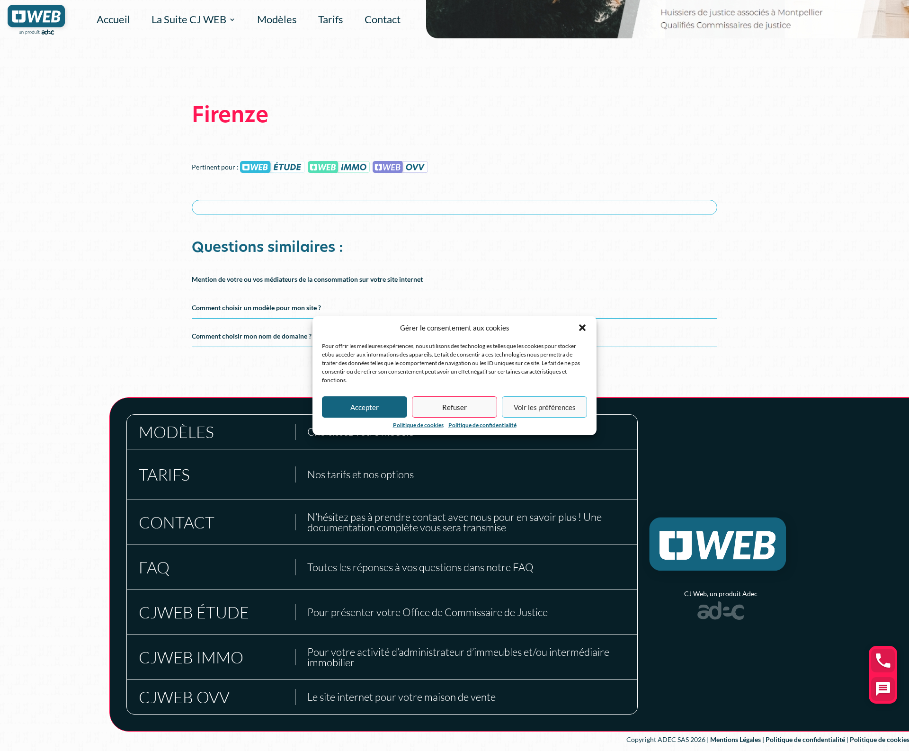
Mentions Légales (735, 739)
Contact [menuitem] (383, 19)
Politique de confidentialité (482, 425)
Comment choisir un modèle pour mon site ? (256, 308)
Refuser (454, 407)
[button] (582, 327)
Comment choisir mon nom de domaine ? (252, 336)
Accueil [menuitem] (113, 19)
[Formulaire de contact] (883, 689)
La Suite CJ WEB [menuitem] (189, 19)
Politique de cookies (418, 425)
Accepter (364, 407)
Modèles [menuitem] (277, 19)
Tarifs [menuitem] (330, 19)
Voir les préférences (545, 407)
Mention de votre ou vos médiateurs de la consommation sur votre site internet (307, 279)
